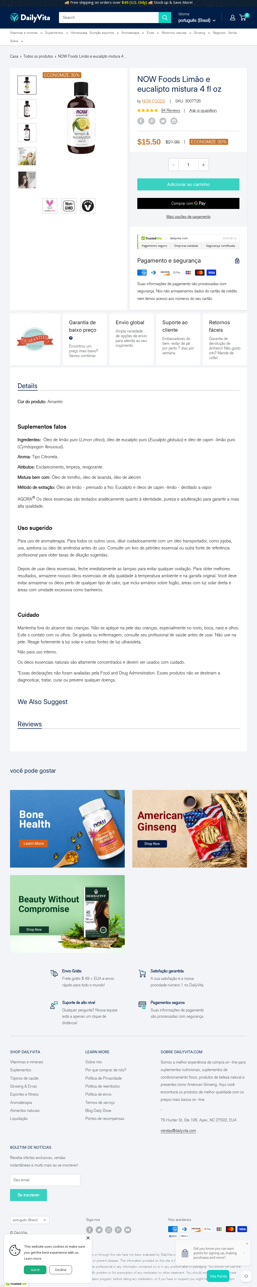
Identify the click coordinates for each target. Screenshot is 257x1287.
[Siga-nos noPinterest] (118, 1230)
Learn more (32, 1258)
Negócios (219, 33)
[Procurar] (165, 17)
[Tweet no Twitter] (162, 121)
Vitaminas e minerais (24, 33)
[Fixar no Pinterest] (151, 121)
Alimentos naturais (174, 33)
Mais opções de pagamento (188, 216)
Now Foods (153, 101)
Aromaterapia (130, 33)
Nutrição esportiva (102, 33)
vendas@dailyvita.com (178, 1130)
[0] (243, 18)
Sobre (14, 41)
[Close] (88, 1237)
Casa (14, 56)
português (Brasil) (25, 1220)
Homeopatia (79, 33)
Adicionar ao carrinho (188, 184)
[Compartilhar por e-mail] (173, 121)
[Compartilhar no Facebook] (140, 121)
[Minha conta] (232, 17)
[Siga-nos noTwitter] (99, 1230)
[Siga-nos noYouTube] (127, 1230)
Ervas (150, 33)
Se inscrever (28, 1195)
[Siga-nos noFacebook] (89, 1230)
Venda (232, 33)
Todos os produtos (38, 56)
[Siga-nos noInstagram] (108, 1230)
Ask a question (203, 110)
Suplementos (54, 33)
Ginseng (199, 33)
